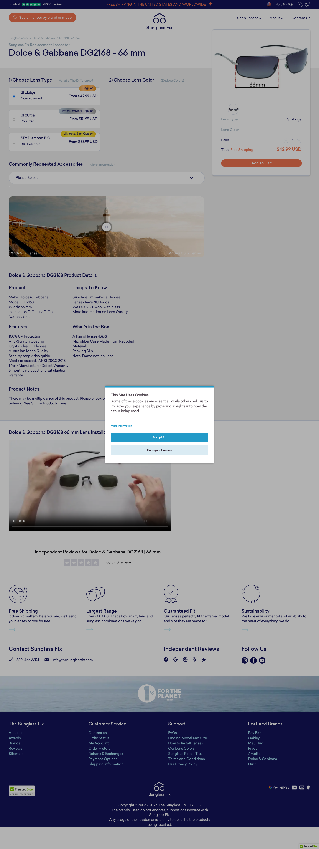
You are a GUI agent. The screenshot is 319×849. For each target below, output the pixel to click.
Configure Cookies (159, 449)
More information (121, 425)
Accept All (159, 437)
